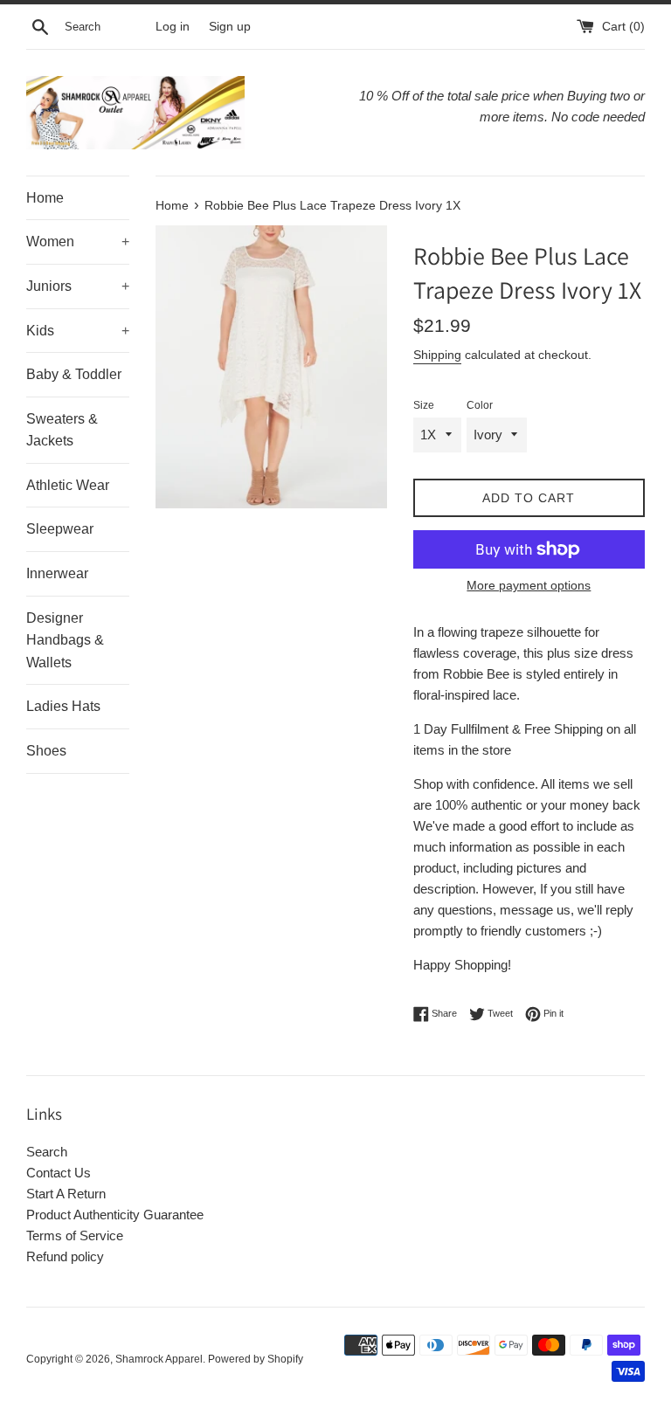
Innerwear (57, 573)
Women (77, 241)
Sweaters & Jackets (62, 430)
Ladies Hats (63, 706)
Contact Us (58, 1172)
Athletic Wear (67, 485)
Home (45, 197)
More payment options (529, 585)
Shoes (46, 750)
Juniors (77, 286)
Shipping (437, 355)
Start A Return (66, 1193)
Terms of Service (74, 1235)
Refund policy (65, 1256)
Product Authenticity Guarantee (115, 1214)
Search (46, 1151)
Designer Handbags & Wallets (65, 640)
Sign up (230, 26)
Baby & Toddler (73, 374)
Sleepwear (59, 528)
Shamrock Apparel (159, 1359)
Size (423, 405)
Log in (173, 26)
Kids (77, 330)
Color (480, 405)
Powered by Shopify (255, 1359)
